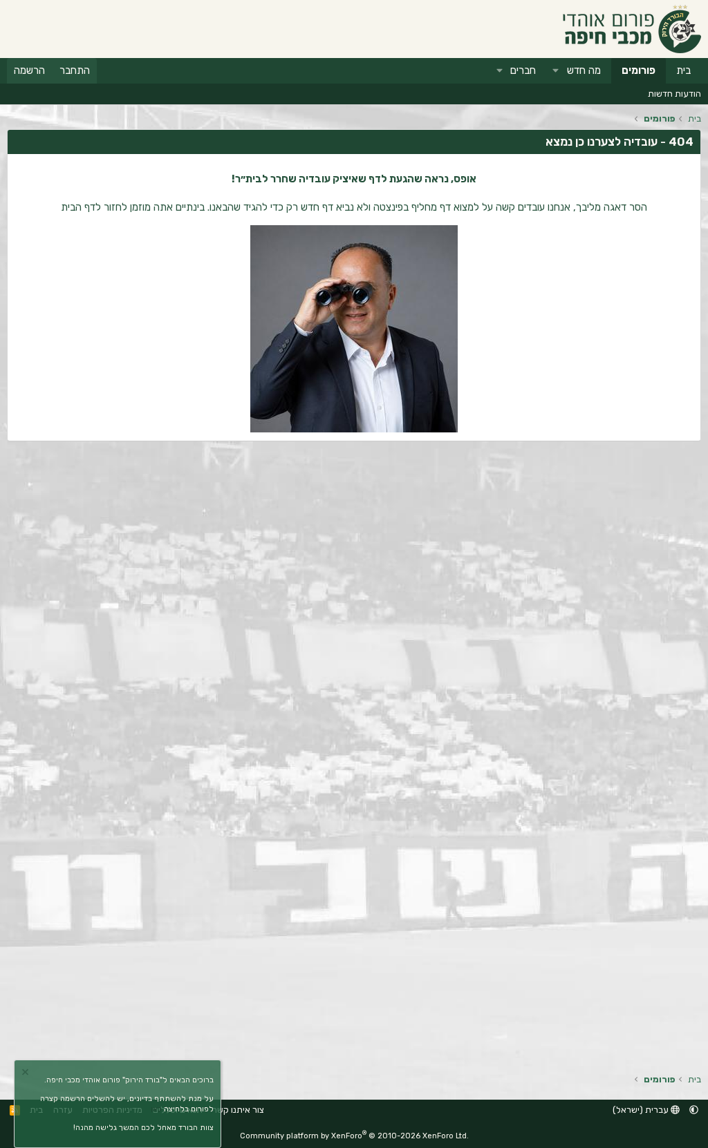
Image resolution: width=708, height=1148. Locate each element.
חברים (523, 70)
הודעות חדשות (674, 93)
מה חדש (584, 70)
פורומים (638, 70)
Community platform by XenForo (354, 1135)
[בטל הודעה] (26, 1073)
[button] (556, 71)
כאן (156, 1108)
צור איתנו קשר (238, 1109)
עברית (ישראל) (642, 1109)
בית (683, 70)
